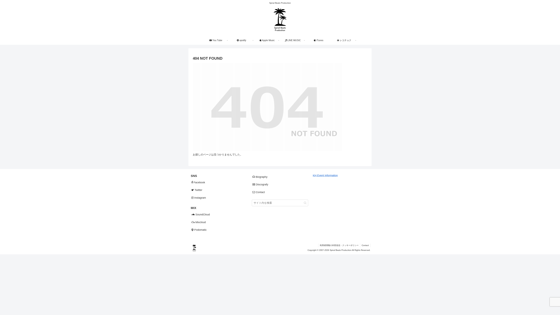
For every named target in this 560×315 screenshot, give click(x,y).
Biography (261, 176)
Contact (260, 192)
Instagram (200, 197)
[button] (305, 203)
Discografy (261, 184)
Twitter (198, 190)
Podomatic (200, 229)
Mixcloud (200, 222)
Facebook (199, 182)
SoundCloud (202, 214)
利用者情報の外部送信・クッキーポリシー (339, 245)
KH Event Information (325, 175)
